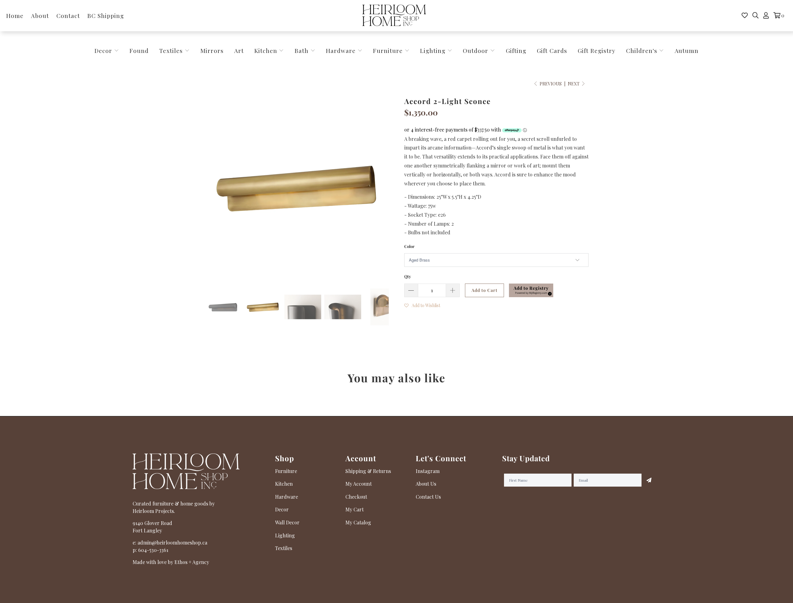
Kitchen (265, 50)
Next (574, 84)
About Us (426, 483)
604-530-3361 (153, 550)
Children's (642, 50)
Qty (407, 276)
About (40, 15)
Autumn (687, 50)
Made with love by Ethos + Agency (171, 562)
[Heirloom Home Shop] (394, 16)
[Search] (755, 15)
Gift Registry (597, 50)
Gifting (516, 50)
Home (15, 15)
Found (139, 50)
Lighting (433, 50)
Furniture (388, 50)
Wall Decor (287, 522)
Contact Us (428, 496)
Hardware (341, 50)
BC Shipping (105, 15)
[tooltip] (549, 293)
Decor (104, 50)
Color (409, 246)
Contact (68, 15)
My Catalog (358, 522)
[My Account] (766, 15)
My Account (358, 483)
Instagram (428, 471)
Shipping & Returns (368, 471)
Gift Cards (552, 50)
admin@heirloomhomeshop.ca (172, 542)
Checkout (356, 496)
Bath (302, 50)
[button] (531, 290)
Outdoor (476, 50)
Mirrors (212, 50)
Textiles (172, 50)
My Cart (354, 509)
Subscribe (649, 480)
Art (239, 50)
